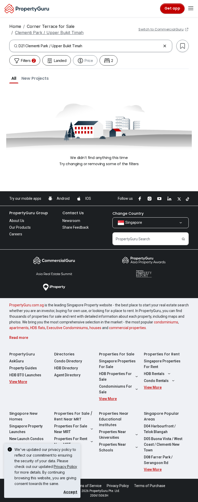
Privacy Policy (65, 466)
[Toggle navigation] (191, 8)
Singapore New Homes (23, 416)
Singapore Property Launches (26, 429)
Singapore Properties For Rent (162, 364)
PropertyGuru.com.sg (26, 305)
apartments (19, 328)
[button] (13, 78)
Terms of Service (88, 486)
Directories (64, 354)
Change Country (128, 213)
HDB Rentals (154, 374)
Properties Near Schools (112, 447)
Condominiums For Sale (115, 389)
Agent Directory (67, 375)
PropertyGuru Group (28, 213)
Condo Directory (68, 361)
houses (95, 328)
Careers (15, 234)
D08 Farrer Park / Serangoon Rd (158, 460)
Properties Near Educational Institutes (113, 419)
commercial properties (127, 328)
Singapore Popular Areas (161, 416)
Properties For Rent (162, 354)
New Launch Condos (26, 439)
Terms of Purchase (149, 486)
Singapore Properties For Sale (117, 364)
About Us (16, 221)
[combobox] (90, 46)
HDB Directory (66, 368)
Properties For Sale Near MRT (70, 429)
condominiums (166, 322)
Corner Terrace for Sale (51, 26)
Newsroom (71, 221)
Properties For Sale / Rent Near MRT (73, 416)
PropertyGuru (22, 354)
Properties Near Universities (112, 435)
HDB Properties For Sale (115, 376)
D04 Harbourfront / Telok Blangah (160, 429)
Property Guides (23, 368)
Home (15, 26)
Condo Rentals (156, 381)
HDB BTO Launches (25, 375)
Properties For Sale (116, 354)
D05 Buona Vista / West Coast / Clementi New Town (163, 444)
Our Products (20, 227)
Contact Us (73, 213)
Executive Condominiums (67, 328)
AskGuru (16, 361)
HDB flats (37, 328)
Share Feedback (75, 227)
